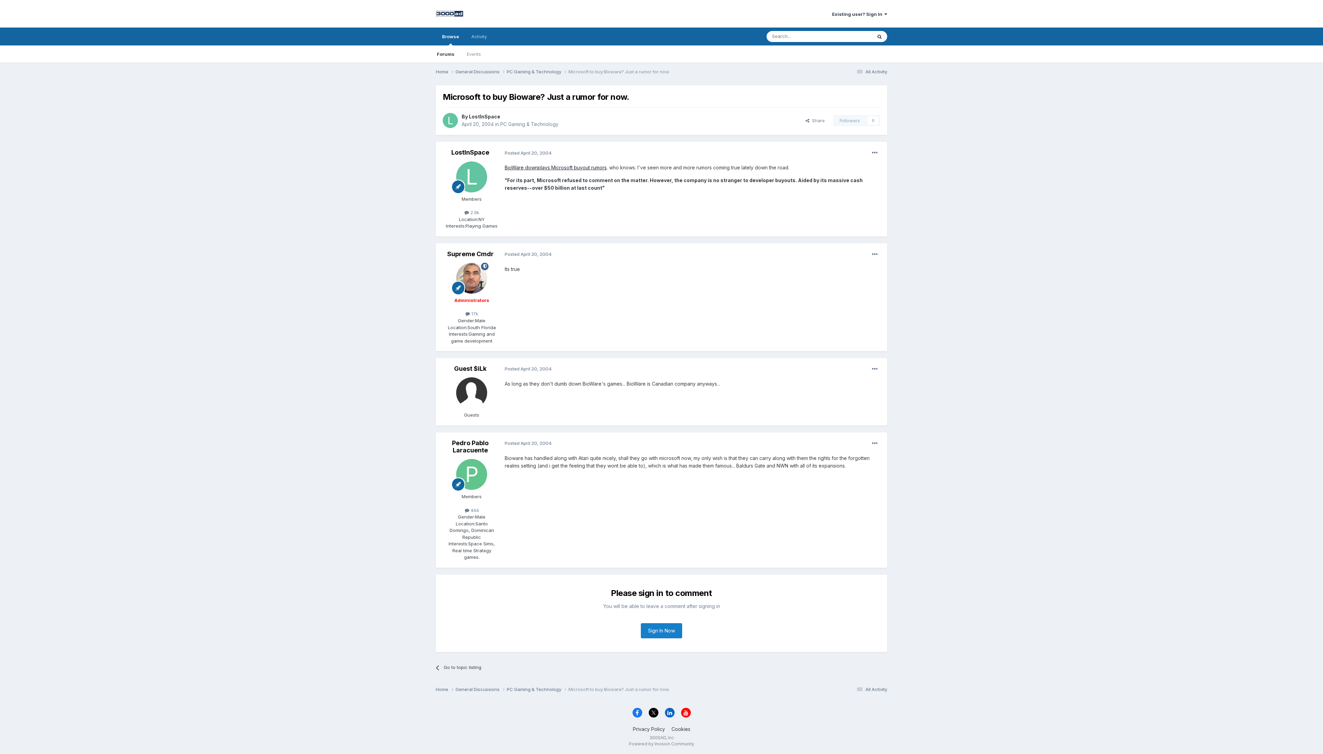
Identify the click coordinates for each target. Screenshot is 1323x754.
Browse (450, 36)
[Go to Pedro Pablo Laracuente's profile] (471, 474)
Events (474, 54)
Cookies (680, 729)
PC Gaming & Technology (529, 124)
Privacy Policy (649, 729)
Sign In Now (661, 630)
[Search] (879, 36)
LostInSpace (484, 116)
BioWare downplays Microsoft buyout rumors (556, 167)
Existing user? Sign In (858, 14)
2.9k (474, 212)
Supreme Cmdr (470, 254)
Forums (445, 54)
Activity (479, 36)
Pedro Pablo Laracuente (470, 446)
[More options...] (875, 153)
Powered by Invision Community (661, 743)
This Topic (852, 36)
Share (817, 120)
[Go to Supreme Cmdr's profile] (471, 278)
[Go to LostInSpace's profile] (450, 120)
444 (474, 510)
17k (474, 313)
